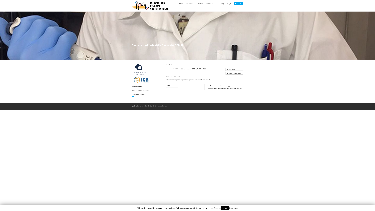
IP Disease (189, 3)
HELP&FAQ (238, 3)
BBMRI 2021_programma (173, 76)
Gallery (221, 3)
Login (229, 3)
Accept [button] (225, 208)
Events (200, 3)
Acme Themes (162, 106)
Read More (233, 208)
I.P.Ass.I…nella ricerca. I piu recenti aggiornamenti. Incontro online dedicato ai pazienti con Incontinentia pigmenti (224, 87)
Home (181, 3)
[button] (234, 73)
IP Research (210, 3)
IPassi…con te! (172, 86)
